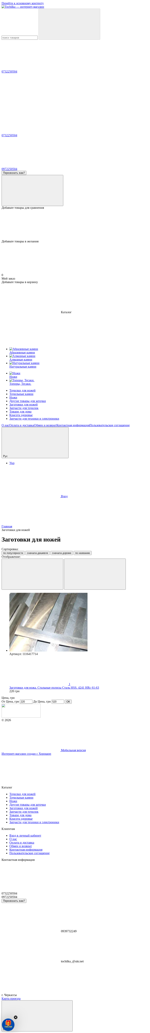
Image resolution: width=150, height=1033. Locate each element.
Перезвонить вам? (14, 172)
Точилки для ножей (22, 390)
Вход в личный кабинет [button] (25, 835)
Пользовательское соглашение (109, 425)
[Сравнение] (32, 190)
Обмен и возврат (45, 425)
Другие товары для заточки (27, 401)
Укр (11, 463)
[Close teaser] (16, 1017)
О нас (5, 425)
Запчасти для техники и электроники (34, 418)
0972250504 (9, 169)
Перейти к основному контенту (23, 3)
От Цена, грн (10, 701)
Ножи (13, 397)
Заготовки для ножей (23, 404)
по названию (82, 553)
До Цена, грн (42, 701)
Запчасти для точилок (23, 408)
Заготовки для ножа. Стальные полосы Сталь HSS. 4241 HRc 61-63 (54, 687)
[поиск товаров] (69, 24)
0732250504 (9, 71)
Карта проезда (11, 998)
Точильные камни (21, 394)
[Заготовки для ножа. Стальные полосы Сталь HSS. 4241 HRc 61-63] (78, 622)
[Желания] (75, 225)
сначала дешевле (37, 553)
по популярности (13, 553)
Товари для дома (20, 411)
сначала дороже (61, 553)
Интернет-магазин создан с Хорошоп (26, 753)
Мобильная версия (73, 750)
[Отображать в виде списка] (95, 574)
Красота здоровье (21, 415)
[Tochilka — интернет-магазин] (21, 716)
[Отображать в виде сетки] (32, 574)
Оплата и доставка (21, 425)
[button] (8, 1025)
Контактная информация (72, 425)
